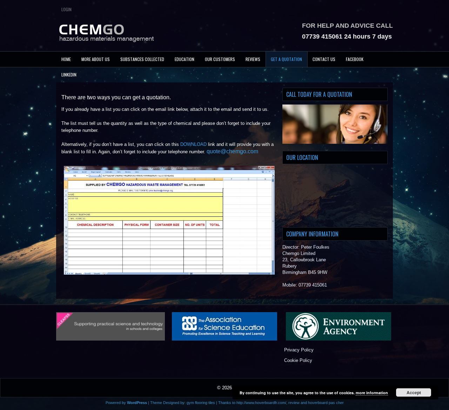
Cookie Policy (298, 360)
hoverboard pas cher (326, 403)
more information (372, 392)
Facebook (354, 59)
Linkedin (68, 75)
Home (66, 59)
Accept (414, 392)
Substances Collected (142, 59)
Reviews (253, 59)
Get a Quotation (286, 59)
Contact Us (324, 59)
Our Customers (220, 59)
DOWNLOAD (193, 144)
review (294, 403)
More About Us (95, 59)
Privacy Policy (299, 349)
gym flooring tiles (201, 403)
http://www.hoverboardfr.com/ (261, 403)
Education (184, 59)
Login (66, 9)
